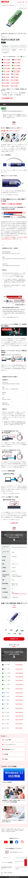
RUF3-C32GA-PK (19, 716)
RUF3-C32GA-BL (19, 696)
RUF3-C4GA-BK (18, 669)
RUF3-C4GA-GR (19, 688)
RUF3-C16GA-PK (19, 719)
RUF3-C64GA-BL (19, 692)
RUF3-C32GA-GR (19, 676)
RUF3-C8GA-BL (18, 704)
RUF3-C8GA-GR (19, 684)
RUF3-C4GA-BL (18, 708)
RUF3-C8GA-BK (18, 664)
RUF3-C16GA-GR (19, 680)
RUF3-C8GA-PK (18, 723)
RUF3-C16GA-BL (19, 700)
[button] (14, 639)
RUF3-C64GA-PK (19, 712)
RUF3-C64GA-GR (19, 673)
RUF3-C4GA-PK (18, 728)
